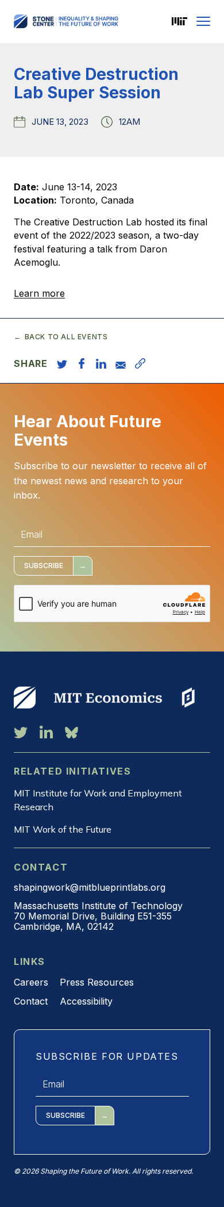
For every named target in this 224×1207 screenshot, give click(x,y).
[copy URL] (140, 363)
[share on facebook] (81, 363)
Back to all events (66, 337)
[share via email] (120, 363)
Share (31, 363)
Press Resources (97, 982)
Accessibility (86, 1001)
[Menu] (203, 21)
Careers (31, 982)
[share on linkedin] (101, 363)
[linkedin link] (46, 732)
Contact (31, 1001)
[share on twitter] (62, 363)
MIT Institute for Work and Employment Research (98, 800)
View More (25, 697)
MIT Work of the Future (62, 829)
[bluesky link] (71, 732)
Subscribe (43, 565)
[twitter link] (21, 732)
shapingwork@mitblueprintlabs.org (89, 887)
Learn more (39, 293)
